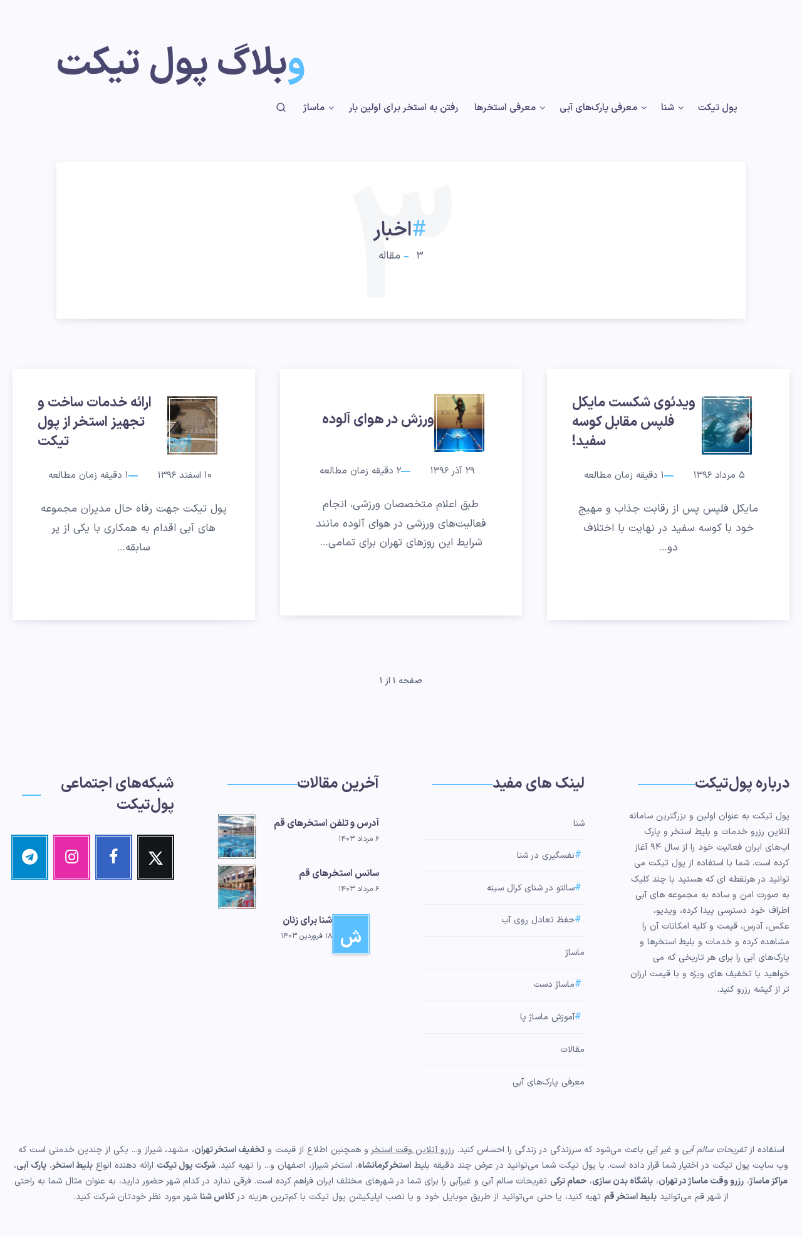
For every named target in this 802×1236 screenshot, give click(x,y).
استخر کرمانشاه (384, 1165)
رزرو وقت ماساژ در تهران (701, 1181)
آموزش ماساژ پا (547, 1017)
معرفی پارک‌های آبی (598, 109)
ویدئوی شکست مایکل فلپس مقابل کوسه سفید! (633, 422)
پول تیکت (717, 109)
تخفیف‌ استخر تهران (229, 1149)
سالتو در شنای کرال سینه (531, 888)
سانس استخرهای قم (339, 874)
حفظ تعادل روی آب (538, 920)
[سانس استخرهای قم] (237, 885)
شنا (667, 109)
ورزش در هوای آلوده (378, 419)
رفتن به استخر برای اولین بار (403, 109)
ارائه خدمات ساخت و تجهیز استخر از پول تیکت (95, 422)
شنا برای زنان (307, 921)
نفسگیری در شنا (546, 855)
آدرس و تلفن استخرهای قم (326, 823)
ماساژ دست (554, 985)
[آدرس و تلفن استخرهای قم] (237, 835)
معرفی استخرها (505, 109)
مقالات (572, 1049)
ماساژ (314, 109)
